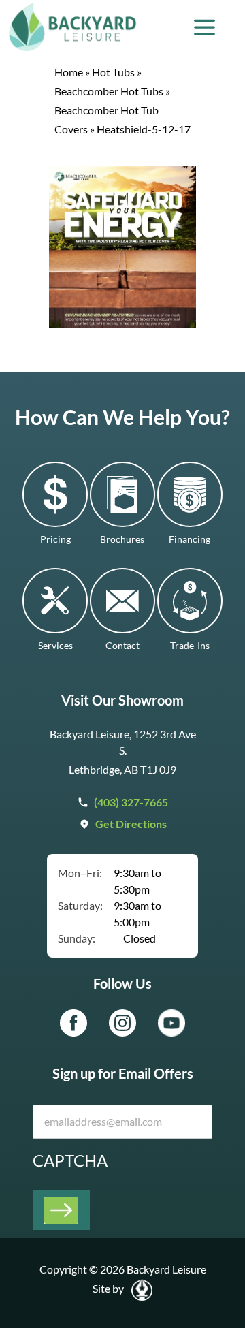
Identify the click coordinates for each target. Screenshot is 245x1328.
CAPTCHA (70, 1160)
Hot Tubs (113, 71)
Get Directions (131, 823)
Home (68, 71)
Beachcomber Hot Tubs (108, 90)
